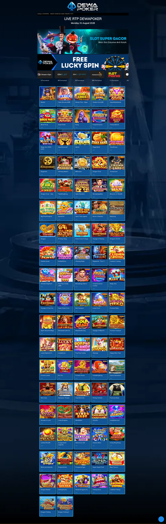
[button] (127, 74)
